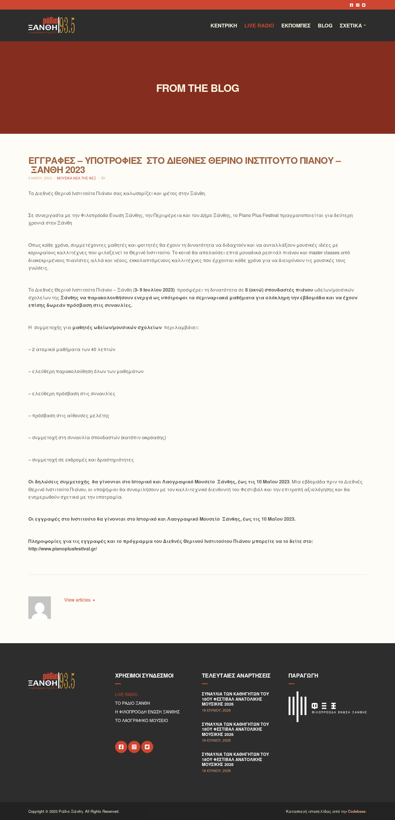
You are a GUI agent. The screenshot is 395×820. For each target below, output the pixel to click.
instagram (357, 5)
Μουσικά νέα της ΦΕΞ (76, 177)
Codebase (357, 811)
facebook (351, 5)
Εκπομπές (296, 25)
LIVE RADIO (126, 694)
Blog (325, 25)
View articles (78, 599)
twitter (364, 5)
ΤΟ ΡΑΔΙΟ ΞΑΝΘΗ (132, 703)
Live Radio (259, 25)
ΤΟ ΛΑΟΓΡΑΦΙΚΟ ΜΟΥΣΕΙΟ (141, 720)
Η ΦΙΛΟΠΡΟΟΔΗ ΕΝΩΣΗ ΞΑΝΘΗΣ (147, 712)
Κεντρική (224, 25)
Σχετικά (351, 25)
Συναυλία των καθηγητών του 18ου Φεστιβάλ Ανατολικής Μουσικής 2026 (235, 699)
